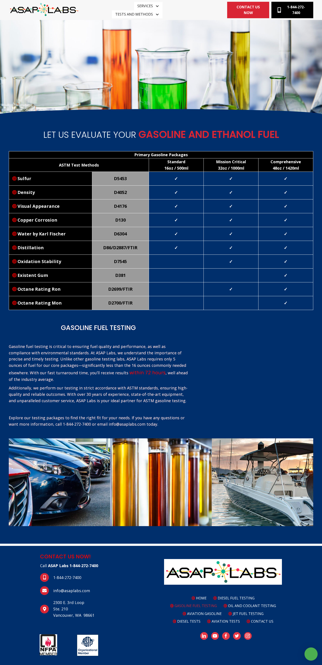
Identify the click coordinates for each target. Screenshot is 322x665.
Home (201, 598)
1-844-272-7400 (83, 565)
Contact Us (261, 621)
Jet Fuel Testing (248, 613)
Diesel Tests (188, 621)
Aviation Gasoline (204, 613)
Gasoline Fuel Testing (195, 605)
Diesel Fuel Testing (236, 598)
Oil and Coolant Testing (251, 605)
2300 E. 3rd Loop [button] (68, 602)
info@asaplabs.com (71, 590)
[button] (157, 6)
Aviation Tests (225, 621)
